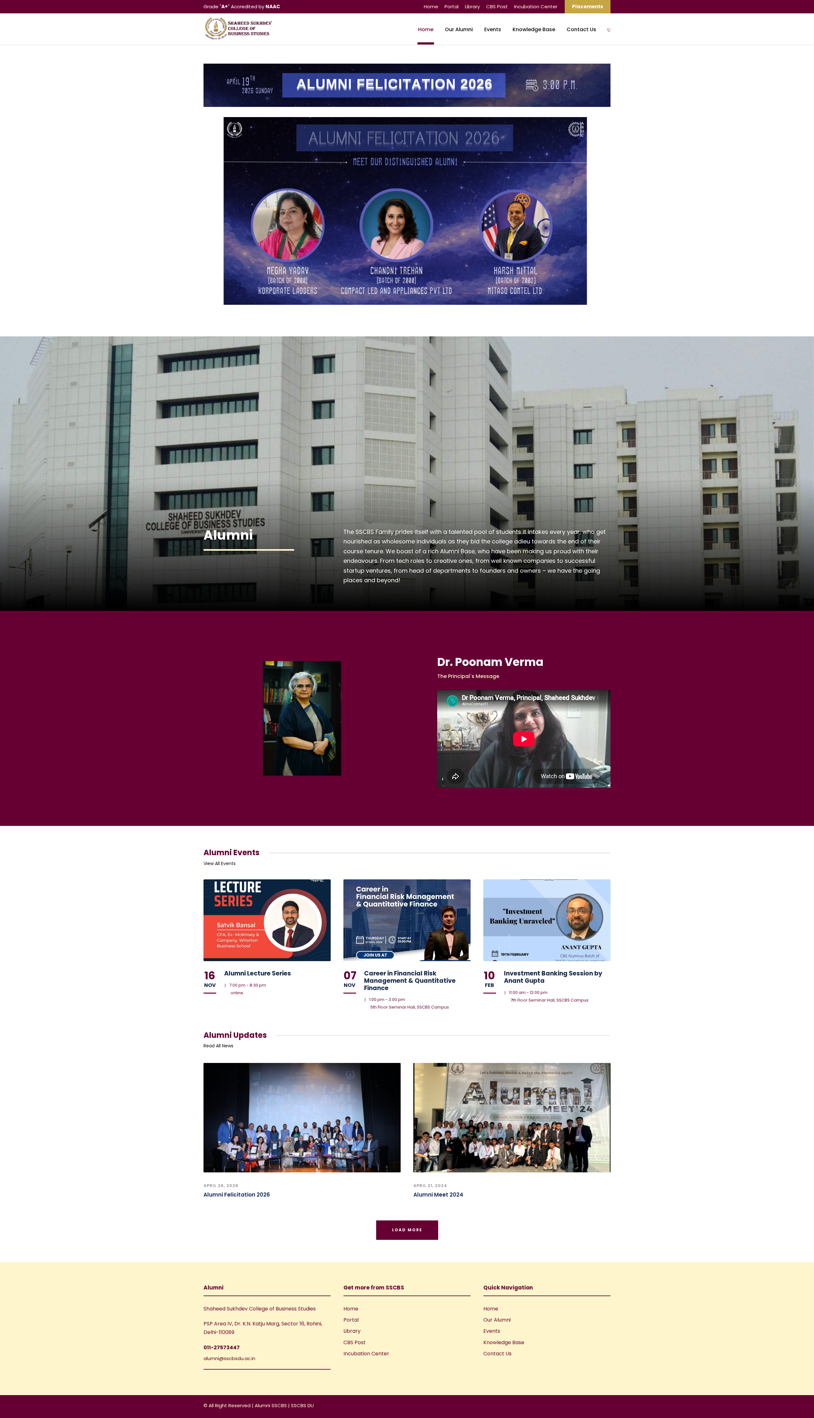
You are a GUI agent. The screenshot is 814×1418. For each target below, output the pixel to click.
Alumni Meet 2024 (438, 1194)
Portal (452, 6)
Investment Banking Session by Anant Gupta (553, 977)
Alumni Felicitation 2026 (237, 1194)
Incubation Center (535, 6)
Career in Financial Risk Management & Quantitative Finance (410, 980)
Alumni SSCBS (271, 1405)
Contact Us (581, 29)
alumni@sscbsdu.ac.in (229, 1358)
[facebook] (585, 1406)
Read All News (218, 1046)
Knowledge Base (534, 29)
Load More (407, 1230)
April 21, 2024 (430, 1186)
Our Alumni (459, 29)
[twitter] (608, 1406)
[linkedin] (597, 1406)
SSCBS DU (302, 1405)
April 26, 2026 (221, 1186)
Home (431, 6)
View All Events (220, 863)
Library (472, 6)
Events (492, 29)
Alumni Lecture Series (257, 973)
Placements (587, 6)
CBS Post (497, 6)
